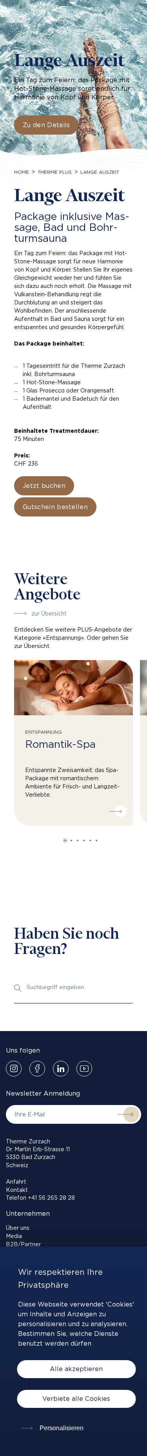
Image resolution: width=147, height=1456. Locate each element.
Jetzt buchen (44, 486)
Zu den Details (46, 125)
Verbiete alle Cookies (76, 1398)
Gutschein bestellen (55, 507)
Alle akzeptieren (76, 1369)
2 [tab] (71, 840)
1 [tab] (65, 840)
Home (21, 172)
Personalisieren (60, 1428)
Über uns (17, 1228)
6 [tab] (96, 840)
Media (14, 1236)
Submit (125, 1114)
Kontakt (17, 1190)
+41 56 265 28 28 (51, 1198)
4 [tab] (84, 840)
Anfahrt (16, 1182)
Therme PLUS (55, 172)
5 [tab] (90, 840)
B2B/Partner (23, 1244)
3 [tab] (77, 840)
